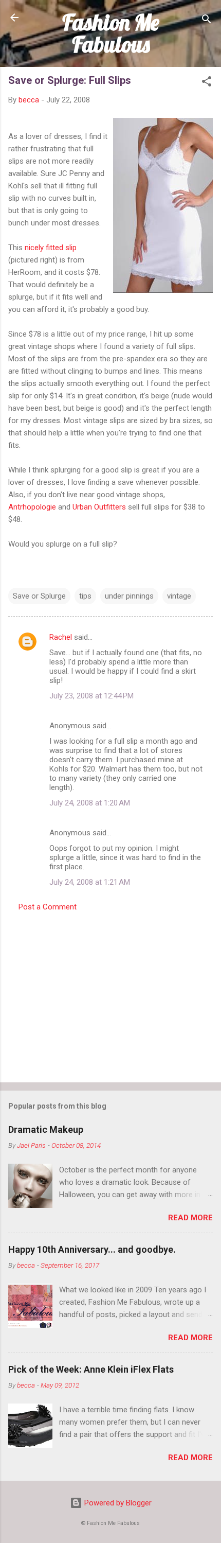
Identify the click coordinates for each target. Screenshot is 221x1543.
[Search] (206, 21)
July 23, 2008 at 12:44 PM (91, 695)
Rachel (60, 637)
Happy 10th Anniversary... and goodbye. (92, 1249)
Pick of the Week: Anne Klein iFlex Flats (91, 1369)
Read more (190, 1217)
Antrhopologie (32, 507)
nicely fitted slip (51, 247)
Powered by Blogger (117, 1502)
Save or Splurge (39, 596)
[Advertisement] (110, 994)
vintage (179, 596)
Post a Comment (48, 906)
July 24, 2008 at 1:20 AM (89, 803)
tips (85, 596)
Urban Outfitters (99, 507)
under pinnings (129, 596)
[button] (206, 83)
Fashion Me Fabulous (110, 33)
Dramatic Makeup (45, 1129)
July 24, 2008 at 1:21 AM (89, 882)
